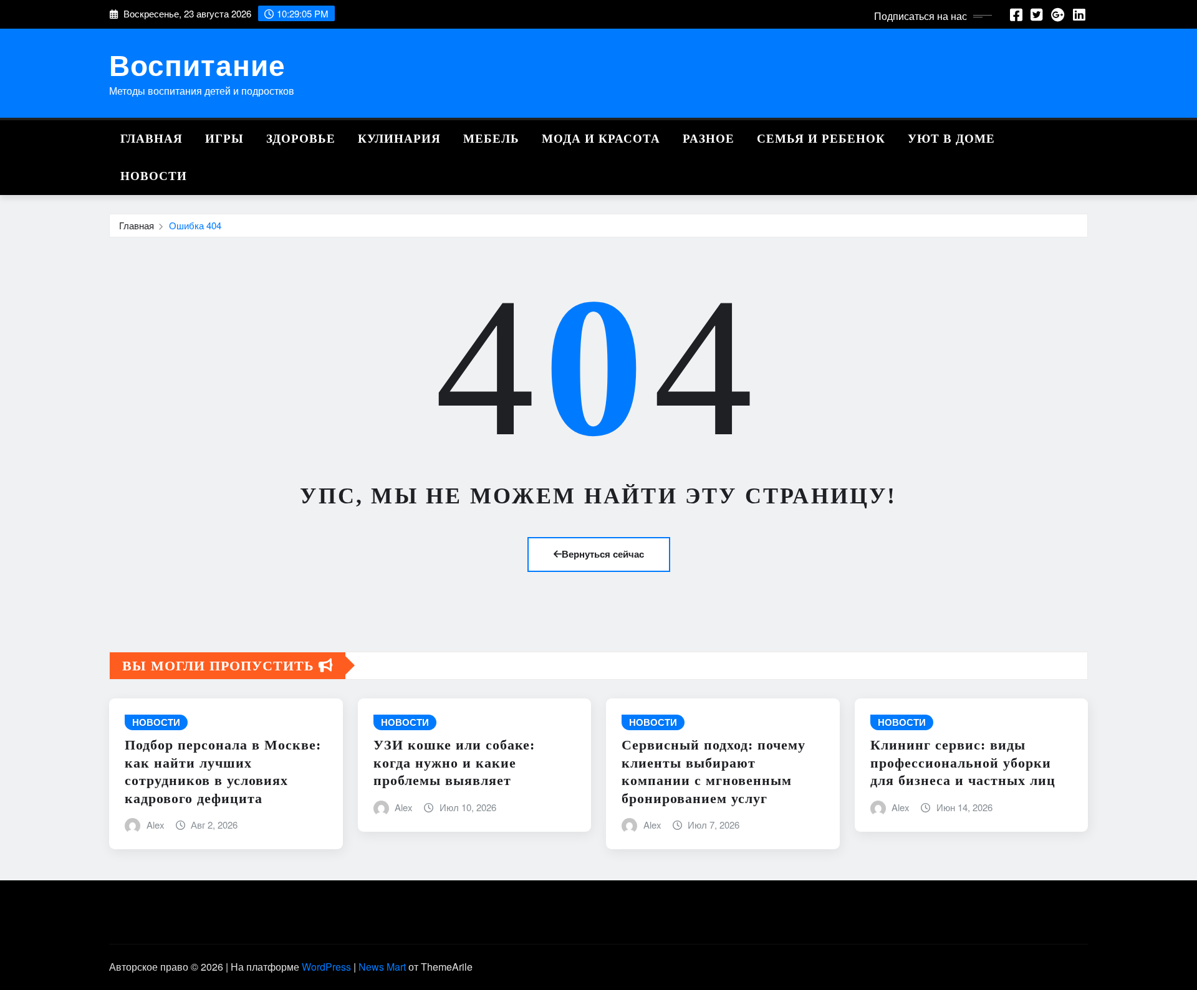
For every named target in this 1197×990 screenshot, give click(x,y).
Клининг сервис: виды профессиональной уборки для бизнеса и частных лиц (962, 762)
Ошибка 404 (195, 225)
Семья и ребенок (821, 138)
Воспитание (197, 64)
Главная (151, 138)
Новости (153, 176)
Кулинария (399, 138)
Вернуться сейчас (603, 554)
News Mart (382, 966)
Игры (224, 138)
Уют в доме (951, 138)
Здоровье (300, 138)
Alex (156, 824)
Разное (708, 138)
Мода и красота (601, 138)
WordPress (326, 966)
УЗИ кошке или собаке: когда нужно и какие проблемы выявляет (454, 762)
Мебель (491, 138)
